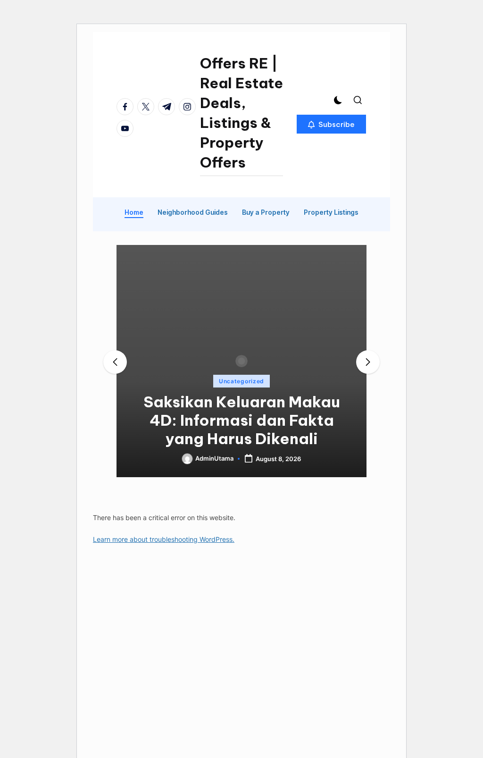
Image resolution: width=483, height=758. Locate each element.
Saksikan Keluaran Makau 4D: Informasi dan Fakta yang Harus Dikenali (241, 420)
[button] (331, 124)
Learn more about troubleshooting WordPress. (163, 539)
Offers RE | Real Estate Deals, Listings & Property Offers (241, 112)
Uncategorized (241, 381)
